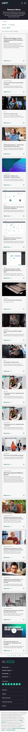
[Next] (23, 655)
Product (6, 670)
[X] (6, 684)
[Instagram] (9, 684)
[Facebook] (14, 684)
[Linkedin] (3, 684)
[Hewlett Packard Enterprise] (5, 3)
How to (5, 667)
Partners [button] (4, 705)
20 (19, 655)
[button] (26, 712)
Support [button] (4, 693)
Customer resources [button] (7, 701)
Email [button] (5, 673)
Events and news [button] (6, 697)
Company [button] (4, 689)
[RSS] (19, 684)
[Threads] (11, 684)
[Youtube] (17, 684)
